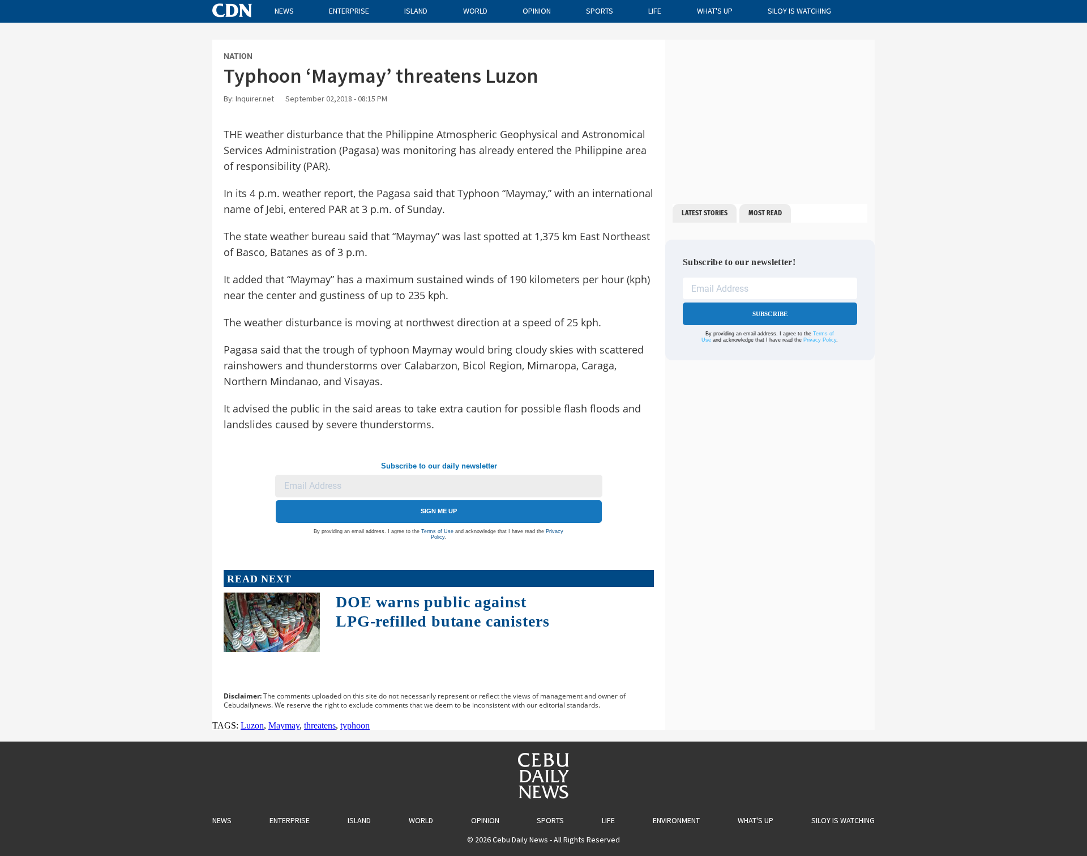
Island (415, 11)
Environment (676, 820)
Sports (599, 11)
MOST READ (765, 213)
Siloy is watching (799, 11)
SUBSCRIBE (770, 313)
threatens (320, 725)
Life (654, 11)
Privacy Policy (819, 340)
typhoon (355, 725)
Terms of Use (437, 531)
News (284, 11)
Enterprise (349, 11)
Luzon (252, 725)
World (475, 11)
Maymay (283, 725)
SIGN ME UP (439, 511)
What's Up (715, 11)
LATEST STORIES (704, 213)
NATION (238, 56)
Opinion (537, 11)
